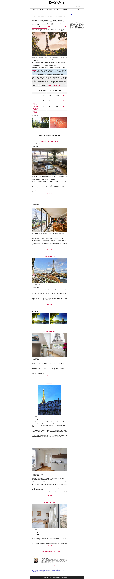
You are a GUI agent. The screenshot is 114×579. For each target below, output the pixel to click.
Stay (33, 556)
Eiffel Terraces (49, 200)
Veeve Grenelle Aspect (49, 502)
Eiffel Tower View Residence (49, 446)
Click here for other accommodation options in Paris (49, 551)
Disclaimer (61, 577)
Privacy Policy (66, 577)
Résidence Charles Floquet (49, 331)
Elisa (33, 17)
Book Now (49, 193)
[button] (81, 9)
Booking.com (35, 70)
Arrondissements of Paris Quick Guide (53, 85)
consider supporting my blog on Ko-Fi (56, 565)
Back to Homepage (49, 553)
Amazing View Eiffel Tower (49, 256)
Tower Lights (35, 106)
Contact (69, 577)
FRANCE (78, 9)
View (64, 95)
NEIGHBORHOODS (64, 9)
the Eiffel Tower (53, 30)
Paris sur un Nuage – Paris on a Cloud (49, 141)
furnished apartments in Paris (54, 63)
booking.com (41, 63)
